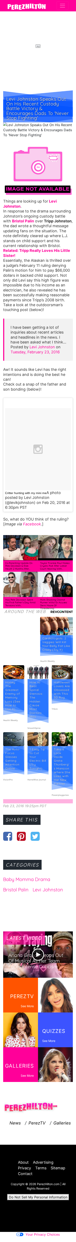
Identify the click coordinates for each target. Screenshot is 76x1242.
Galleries (62, 1123)
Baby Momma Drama (26, 879)
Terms (40, 1168)
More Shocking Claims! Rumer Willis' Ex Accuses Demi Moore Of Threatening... (53, 604)
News (15, 1123)
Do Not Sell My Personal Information (38, 1197)
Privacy (24, 1168)
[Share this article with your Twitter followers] (35, 836)
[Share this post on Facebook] (7, 836)
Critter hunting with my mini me (25, 493)
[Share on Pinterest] (21, 836)
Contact (25, 1173)
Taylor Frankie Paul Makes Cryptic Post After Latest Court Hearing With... (54, 566)
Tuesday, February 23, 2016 (35, 352)
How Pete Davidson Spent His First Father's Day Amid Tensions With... (20, 602)
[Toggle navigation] (62, 5)
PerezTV (37, 1123)
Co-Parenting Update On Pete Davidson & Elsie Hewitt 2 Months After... (19, 566)
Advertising (43, 1162)
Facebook (32, 524)
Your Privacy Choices (43, 1234)
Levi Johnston (42, 347)
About (23, 1162)
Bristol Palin (15, 890)
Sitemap (58, 1168)
